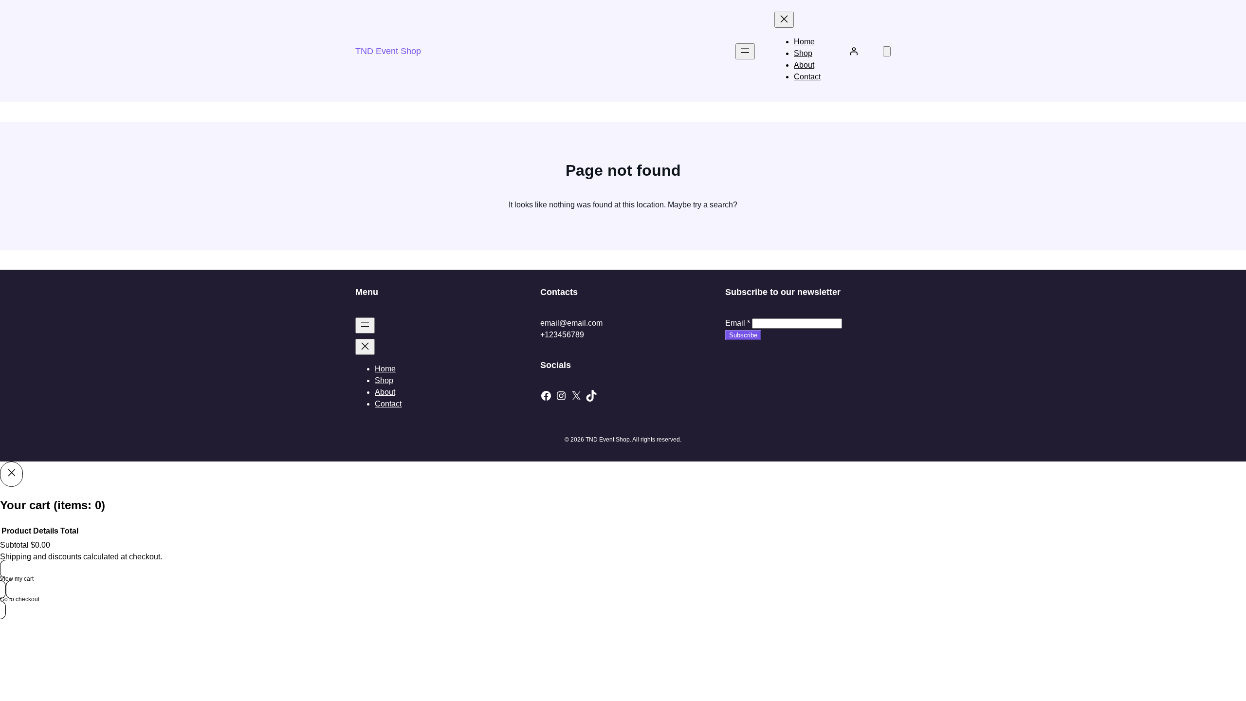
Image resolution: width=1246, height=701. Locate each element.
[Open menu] (745, 51)
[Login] (853, 51)
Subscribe (743, 335)
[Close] (11, 474)
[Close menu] (784, 20)
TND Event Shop (388, 51)
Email (737, 323)
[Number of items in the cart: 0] (887, 51)
